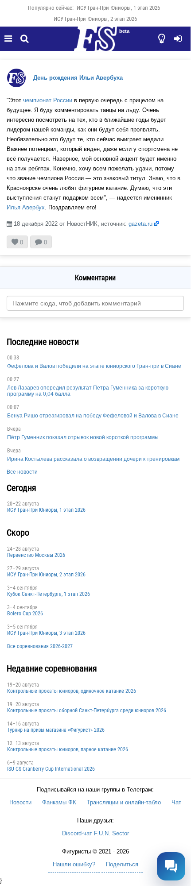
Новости (20, 802)
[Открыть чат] (171, 866)
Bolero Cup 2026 (25, 613)
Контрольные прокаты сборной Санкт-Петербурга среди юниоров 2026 (86, 710)
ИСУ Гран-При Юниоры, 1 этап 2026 (118, 7)
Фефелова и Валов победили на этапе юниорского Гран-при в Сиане (94, 366)
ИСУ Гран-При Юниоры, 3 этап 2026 (46, 633)
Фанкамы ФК (59, 802)
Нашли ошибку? (74, 864)
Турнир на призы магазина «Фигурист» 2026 (56, 730)
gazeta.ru (140, 223)
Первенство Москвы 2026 (36, 555)
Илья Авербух (26, 207)
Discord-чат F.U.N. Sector (95, 833)
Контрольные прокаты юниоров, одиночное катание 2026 (71, 691)
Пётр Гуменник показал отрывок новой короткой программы (83, 437)
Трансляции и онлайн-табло (124, 802)
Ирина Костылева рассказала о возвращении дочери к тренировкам (93, 459)
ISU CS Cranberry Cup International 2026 (51, 769)
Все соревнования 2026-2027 (40, 646)
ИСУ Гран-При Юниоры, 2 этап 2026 (95, 18)
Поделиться (122, 864)
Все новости (22, 472)
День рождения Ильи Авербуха (78, 77)
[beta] (95, 44)
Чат (176, 802)
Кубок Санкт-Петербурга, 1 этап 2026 (48, 594)
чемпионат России (47, 100)
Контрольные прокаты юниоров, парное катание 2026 (67, 749)
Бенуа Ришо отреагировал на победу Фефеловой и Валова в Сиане (93, 416)
